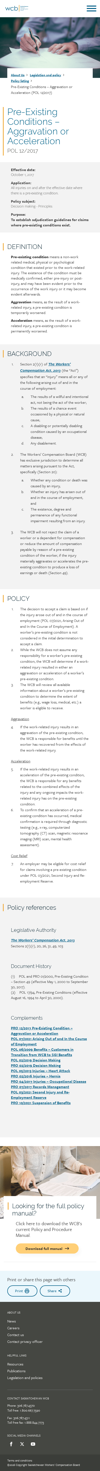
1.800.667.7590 (30, 1410)
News (11, 1321)
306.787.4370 (26, 1405)
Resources (15, 1364)
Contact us (15, 1334)
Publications (16, 1370)
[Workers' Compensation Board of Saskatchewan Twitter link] (21, 1444)
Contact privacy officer (25, 1341)
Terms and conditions (19, 1460)
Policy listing (20, 80)
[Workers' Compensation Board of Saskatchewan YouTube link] (32, 1444)
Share (52, 1290)
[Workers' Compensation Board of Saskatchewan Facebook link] (10, 1444)
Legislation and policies (24, 1377)
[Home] (17, 10)
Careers (13, 1328)
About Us (18, 75)
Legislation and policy (45, 75)
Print (19, 1290)
